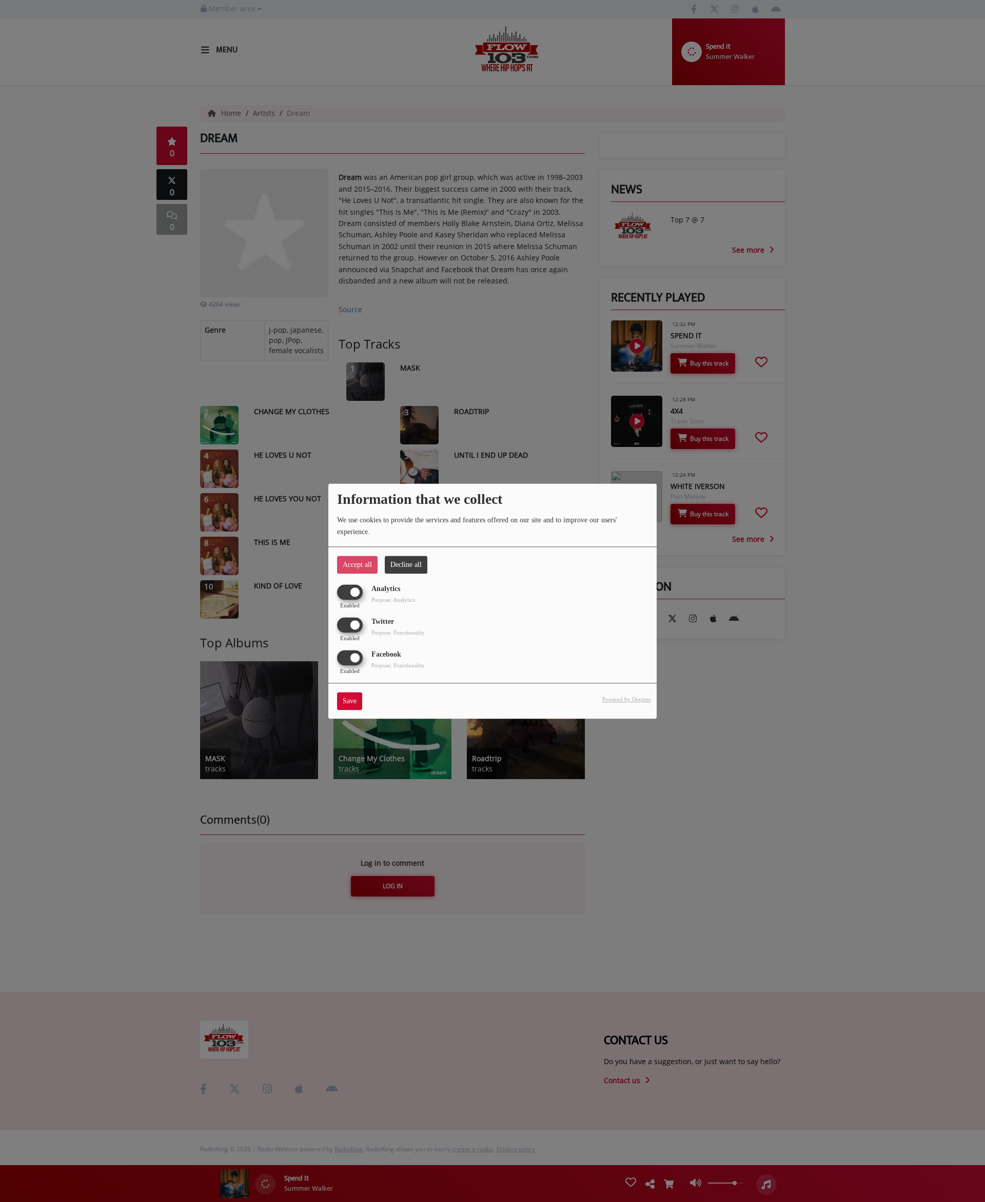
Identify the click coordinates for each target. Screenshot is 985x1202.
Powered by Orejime (626, 699)
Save (350, 701)
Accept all (357, 564)
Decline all (406, 564)
